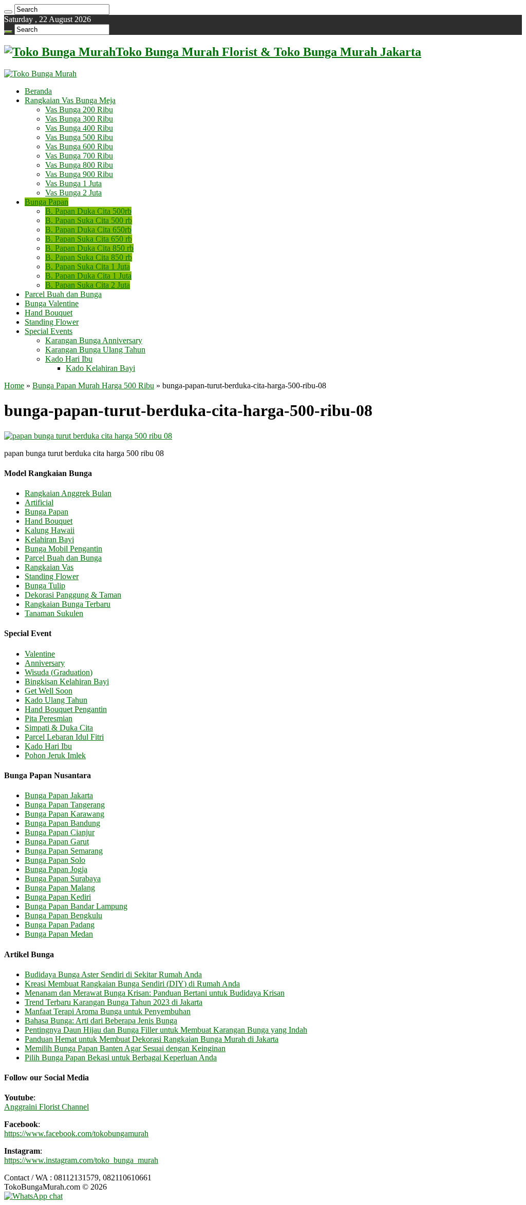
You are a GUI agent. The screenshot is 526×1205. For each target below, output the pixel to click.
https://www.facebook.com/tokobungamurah (76, 1133)
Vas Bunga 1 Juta (73, 183)
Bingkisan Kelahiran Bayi (67, 681)
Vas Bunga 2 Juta (73, 192)
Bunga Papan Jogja (56, 869)
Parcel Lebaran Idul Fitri (64, 737)
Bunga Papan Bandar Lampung (76, 906)
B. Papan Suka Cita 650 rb (88, 238)
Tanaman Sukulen (54, 613)
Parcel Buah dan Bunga (63, 294)
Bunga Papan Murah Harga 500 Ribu (93, 385)
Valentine (40, 653)
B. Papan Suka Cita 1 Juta (87, 266)
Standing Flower (52, 322)
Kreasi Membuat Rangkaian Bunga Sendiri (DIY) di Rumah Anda (132, 983)
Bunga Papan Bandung (62, 823)
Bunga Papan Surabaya (63, 878)
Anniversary (45, 663)
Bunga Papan (46, 201)
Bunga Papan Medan (59, 934)
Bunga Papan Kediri (58, 897)
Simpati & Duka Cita (59, 727)
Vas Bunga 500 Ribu (79, 137)
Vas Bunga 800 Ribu (79, 165)
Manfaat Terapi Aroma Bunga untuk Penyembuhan (108, 1011)
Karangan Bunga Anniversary (93, 340)
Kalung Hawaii (49, 530)
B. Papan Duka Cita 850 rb (89, 248)
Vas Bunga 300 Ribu (79, 118)
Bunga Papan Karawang (64, 813)
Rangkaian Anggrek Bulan (68, 493)
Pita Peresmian (48, 718)
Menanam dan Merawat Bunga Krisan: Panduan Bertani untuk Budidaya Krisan (155, 993)
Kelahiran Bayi (49, 539)
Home (14, 385)
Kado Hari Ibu (68, 358)
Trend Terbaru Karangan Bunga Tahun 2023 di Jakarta (113, 1002)
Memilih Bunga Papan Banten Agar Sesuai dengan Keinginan (125, 1048)
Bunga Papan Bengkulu (63, 915)
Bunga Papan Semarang (64, 850)
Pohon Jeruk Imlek (55, 755)
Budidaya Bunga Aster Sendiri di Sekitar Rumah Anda (113, 974)
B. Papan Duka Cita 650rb (88, 229)
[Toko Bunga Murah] (40, 73)
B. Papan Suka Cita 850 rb (88, 257)
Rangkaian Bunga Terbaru (67, 604)
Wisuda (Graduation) (58, 672)
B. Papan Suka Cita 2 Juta (87, 285)
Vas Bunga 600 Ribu (79, 146)
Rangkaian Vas (49, 567)
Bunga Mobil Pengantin (63, 548)
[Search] (8, 11)
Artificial (39, 502)
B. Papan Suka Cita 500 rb (88, 220)
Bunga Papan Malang (60, 887)
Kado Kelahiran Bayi (100, 368)
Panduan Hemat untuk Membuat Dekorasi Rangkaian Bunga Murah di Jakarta (151, 1039)
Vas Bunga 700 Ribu (79, 155)
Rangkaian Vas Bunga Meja (70, 100)
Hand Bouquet (48, 312)
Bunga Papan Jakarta (59, 795)
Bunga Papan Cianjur (60, 832)
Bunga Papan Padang (60, 924)
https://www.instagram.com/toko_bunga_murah (81, 1160)
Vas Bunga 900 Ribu (79, 174)
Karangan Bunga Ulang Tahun (95, 349)
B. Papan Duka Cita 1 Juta (88, 275)
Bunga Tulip (45, 585)
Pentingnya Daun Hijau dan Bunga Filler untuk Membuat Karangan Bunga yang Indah (166, 1029)
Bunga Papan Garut (57, 841)
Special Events (48, 331)
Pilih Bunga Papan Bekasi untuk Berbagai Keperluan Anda (121, 1057)
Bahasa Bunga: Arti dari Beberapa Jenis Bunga (101, 1020)
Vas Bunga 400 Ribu (79, 128)
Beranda (38, 91)
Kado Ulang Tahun (56, 700)
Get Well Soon (48, 690)
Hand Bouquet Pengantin (66, 709)
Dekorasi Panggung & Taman (73, 594)
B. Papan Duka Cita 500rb (88, 211)
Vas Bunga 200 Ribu (79, 109)
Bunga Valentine (52, 303)
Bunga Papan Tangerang (65, 804)
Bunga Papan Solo (55, 860)
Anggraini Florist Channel (46, 1106)
